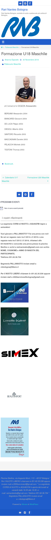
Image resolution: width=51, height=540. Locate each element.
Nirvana (25, 502)
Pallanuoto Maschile (12, 47)
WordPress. (34, 502)
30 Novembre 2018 (31, 59)
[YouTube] (20, 3)
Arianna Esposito (12, 59)
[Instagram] (25, 3)
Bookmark (9, 162)
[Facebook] (30, 3)
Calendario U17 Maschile (10, 177)
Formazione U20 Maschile (38, 175)
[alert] (14, 206)
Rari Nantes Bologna (14, 9)
